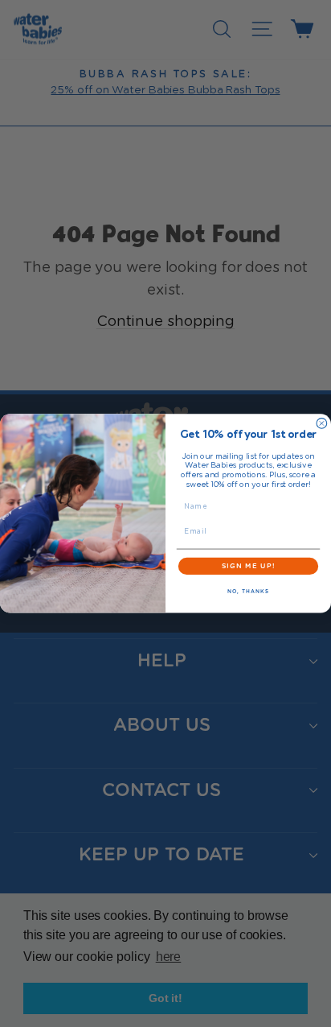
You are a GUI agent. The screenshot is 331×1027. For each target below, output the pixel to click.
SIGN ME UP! (249, 566)
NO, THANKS (248, 591)
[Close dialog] (322, 424)
